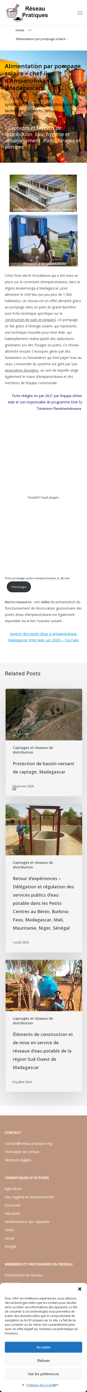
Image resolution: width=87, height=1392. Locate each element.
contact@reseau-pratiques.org (28, 1143)
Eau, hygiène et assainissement (37, 137)
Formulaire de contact (22, 1151)
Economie (13, 1205)
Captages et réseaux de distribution (33, 131)
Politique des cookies (41, 1385)
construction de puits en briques (30, 319)
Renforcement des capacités (27, 1221)
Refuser (43, 1360)
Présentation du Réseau (23, 1275)
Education (12, 1213)
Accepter (43, 1347)
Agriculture (13, 1188)
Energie (10, 1246)
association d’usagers (21, 370)
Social (9, 1238)
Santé (9, 1230)
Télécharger (19, 587)
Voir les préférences (43, 1374)
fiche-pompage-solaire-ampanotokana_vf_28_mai (37, 578)
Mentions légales (18, 1160)
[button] (79, 1289)
